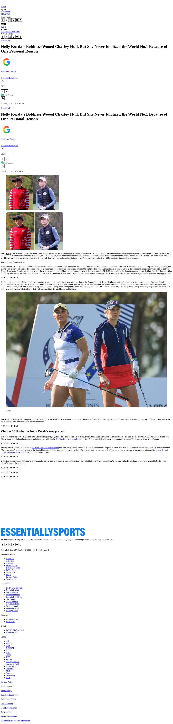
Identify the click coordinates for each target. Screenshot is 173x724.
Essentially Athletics (14, 597)
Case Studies (8, 34)
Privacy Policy (12, 577)
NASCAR (10, 648)
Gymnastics (10, 666)
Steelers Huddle (12, 606)
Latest (3, 6)
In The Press (11, 570)
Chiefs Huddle (12, 601)
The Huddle (11, 599)
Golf (8, 40)
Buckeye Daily (12, 611)
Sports (5, 29)
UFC (8, 657)
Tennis (8, 655)
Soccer (9, 673)
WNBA (9, 659)
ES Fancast (10, 621)
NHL (8, 678)
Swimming (10, 675)
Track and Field (12, 664)
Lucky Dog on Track (14, 588)
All (7, 641)
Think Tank (5, 14)
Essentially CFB (12, 608)
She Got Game (12, 592)
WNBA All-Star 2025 (15, 630)
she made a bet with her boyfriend (45, 448)
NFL (8, 652)
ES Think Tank (12, 619)
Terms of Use (11, 579)
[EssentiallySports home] (43, 535)
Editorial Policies (13, 568)
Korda (140, 419)
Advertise (10, 561)
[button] (7, 258)
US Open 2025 (12, 632)
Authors (9, 563)
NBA (8, 650)
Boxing (9, 643)
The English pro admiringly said (68, 439)
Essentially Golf (12, 590)
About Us (10, 559)
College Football (12, 662)
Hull (112, 419)
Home (3, 40)
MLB (8, 671)
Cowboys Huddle (13, 604)
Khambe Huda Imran (9, 78)
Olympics (10, 668)
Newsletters (5, 12)
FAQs (8, 575)
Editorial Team (12, 565)
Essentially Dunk (13, 595)
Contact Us (10, 572)
